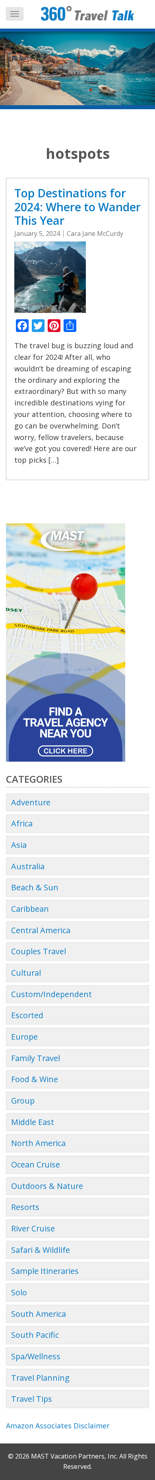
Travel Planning (40, 1377)
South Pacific (35, 1334)
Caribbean (30, 908)
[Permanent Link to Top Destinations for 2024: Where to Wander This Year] (50, 276)
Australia (28, 866)
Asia (19, 844)
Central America (40, 930)
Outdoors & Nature (47, 1186)
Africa (22, 823)
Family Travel (35, 1058)
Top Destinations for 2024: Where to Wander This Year (77, 206)
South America (38, 1313)
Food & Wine (34, 1079)
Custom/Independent (51, 994)
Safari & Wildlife (40, 1250)
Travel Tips (31, 1398)
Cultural (26, 972)
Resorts (25, 1207)
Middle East (32, 1122)
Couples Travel (38, 951)
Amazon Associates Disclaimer (58, 1425)
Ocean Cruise (35, 1164)
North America (38, 1143)
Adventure (30, 802)
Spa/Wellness (35, 1356)
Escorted (27, 1015)
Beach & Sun (34, 887)
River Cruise (33, 1228)
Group (23, 1100)
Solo (19, 1292)
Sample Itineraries (45, 1271)
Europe (24, 1036)
